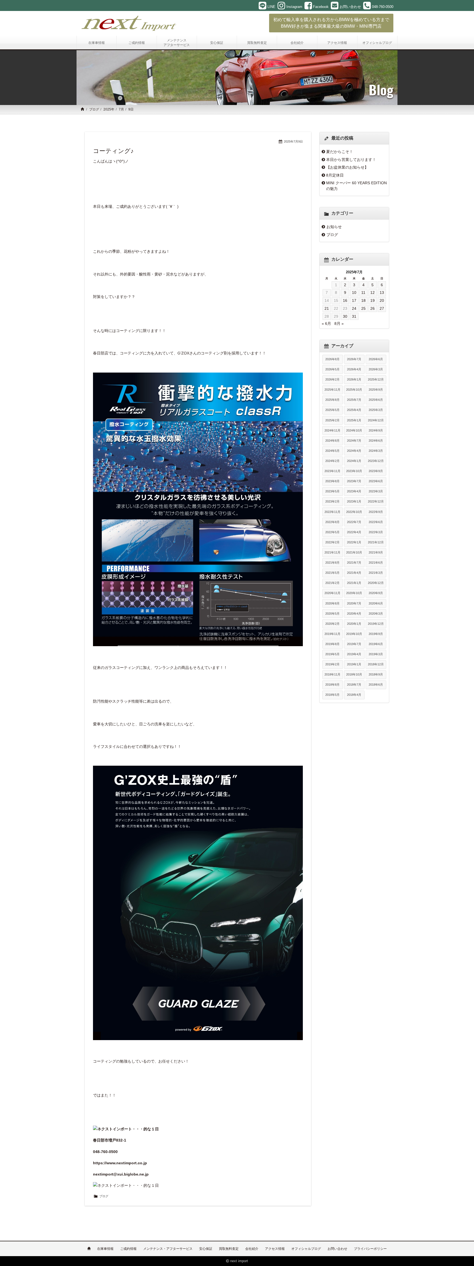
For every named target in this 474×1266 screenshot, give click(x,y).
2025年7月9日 (293, 141)
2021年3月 (376, 572)
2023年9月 (376, 471)
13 (382, 292)
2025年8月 (332, 399)
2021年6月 (376, 562)
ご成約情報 (128, 1249)
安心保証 (205, 1249)
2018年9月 (376, 674)
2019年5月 (332, 654)
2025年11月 (332, 389)
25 (363, 308)
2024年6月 (376, 440)
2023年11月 (332, 471)
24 (354, 308)
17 (354, 300)
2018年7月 (354, 684)
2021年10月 (354, 552)
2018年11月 (332, 674)
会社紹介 (251, 1249)
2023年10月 (354, 471)
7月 (121, 109)
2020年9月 (376, 593)
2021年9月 (376, 552)
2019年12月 (376, 623)
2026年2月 (332, 379)
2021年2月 (332, 582)
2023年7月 (354, 481)
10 (354, 292)
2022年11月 (332, 511)
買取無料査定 (229, 1249)
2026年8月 (332, 359)
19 (372, 300)
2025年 (108, 109)
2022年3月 (376, 532)
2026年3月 (376, 369)
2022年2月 (332, 542)
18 (363, 300)
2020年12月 (376, 582)
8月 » (339, 323)
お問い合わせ (337, 1249)
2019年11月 (332, 633)
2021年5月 (332, 572)
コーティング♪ (113, 150)
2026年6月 (376, 359)
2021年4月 (354, 572)
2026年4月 (354, 369)
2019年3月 (376, 654)
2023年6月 (376, 481)
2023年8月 (332, 481)
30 (345, 316)
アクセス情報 (275, 1249)
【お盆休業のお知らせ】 (347, 167)
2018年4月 (354, 694)
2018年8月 (332, 684)
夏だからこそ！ (339, 151)
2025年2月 (332, 420)
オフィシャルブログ (306, 1249)
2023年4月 (354, 491)
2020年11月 (332, 593)
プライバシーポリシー (370, 1249)
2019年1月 (354, 664)
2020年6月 (376, 603)
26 (372, 308)
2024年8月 (332, 440)
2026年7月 (354, 359)
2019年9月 (376, 633)
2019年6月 (376, 644)
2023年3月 (376, 491)
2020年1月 (354, 623)
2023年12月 (376, 460)
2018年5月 (332, 694)
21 (327, 308)
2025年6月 (376, 399)
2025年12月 (376, 379)
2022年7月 (354, 522)
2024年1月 (354, 460)
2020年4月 (354, 613)
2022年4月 (354, 532)
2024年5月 (332, 450)
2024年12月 (376, 420)
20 (382, 300)
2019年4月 (354, 654)
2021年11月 (332, 552)
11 (363, 292)
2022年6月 (376, 522)
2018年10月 (354, 674)
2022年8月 (332, 522)
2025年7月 (354, 399)
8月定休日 (335, 175)
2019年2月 (332, 664)
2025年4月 (354, 409)
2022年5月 (332, 532)
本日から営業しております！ (351, 159)
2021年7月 (354, 562)
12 (372, 292)
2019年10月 (354, 633)
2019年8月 (332, 644)
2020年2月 (332, 623)
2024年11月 (332, 430)
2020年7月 (354, 603)
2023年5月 (332, 491)
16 (345, 300)
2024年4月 (354, 450)
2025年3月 (376, 409)
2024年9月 (376, 430)
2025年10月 (354, 389)
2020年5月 (332, 613)
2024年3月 (376, 450)
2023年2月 (332, 501)
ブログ (94, 109)
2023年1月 (354, 501)
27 (382, 308)
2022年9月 (376, 511)
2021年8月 (332, 562)
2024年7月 (354, 440)
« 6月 (326, 323)
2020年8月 (332, 603)
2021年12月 (376, 542)
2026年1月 (354, 379)
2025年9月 (376, 389)
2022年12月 (376, 501)
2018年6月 (376, 684)
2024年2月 (332, 460)
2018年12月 (376, 664)
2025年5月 (332, 409)
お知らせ (334, 227)
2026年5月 (332, 369)
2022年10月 (354, 511)
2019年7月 (354, 644)
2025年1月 (354, 420)
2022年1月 (354, 542)
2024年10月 (354, 430)
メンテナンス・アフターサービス (168, 1249)
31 (354, 316)
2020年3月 (376, 613)
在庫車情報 (105, 1249)
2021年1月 (354, 582)
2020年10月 (354, 593)
